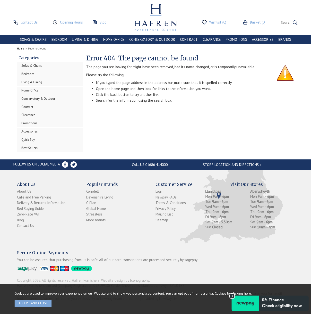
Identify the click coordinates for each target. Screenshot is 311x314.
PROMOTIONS (236, 39)
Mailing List (164, 214)
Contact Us (25, 225)
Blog (20, 220)
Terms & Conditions (171, 202)
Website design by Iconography (125, 280)
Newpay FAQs (166, 197)
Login (160, 191)
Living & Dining (31, 82)
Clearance (28, 115)
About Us (24, 191)
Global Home (96, 208)
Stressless (94, 214)
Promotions (29, 123)
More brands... (97, 220)
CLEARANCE (212, 39)
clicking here (241, 293)
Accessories (29, 131)
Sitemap (162, 220)
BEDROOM (59, 39)
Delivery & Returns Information (41, 202)
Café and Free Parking (34, 197)
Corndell (92, 191)
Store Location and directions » (232, 164)
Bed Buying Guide (30, 208)
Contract (27, 107)
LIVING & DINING (85, 39)
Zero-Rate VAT (28, 214)
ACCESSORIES (263, 39)
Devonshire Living (99, 197)
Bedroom (27, 74)
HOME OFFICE (113, 39)
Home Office (29, 90)
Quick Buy (28, 140)
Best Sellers (29, 148)
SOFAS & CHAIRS (33, 39)
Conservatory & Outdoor (38, 99)
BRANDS (284, 39)
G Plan (91, 202)
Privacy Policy (166, 208)
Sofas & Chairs (31, 66)
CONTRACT (189, 39)
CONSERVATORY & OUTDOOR (152, 39)
